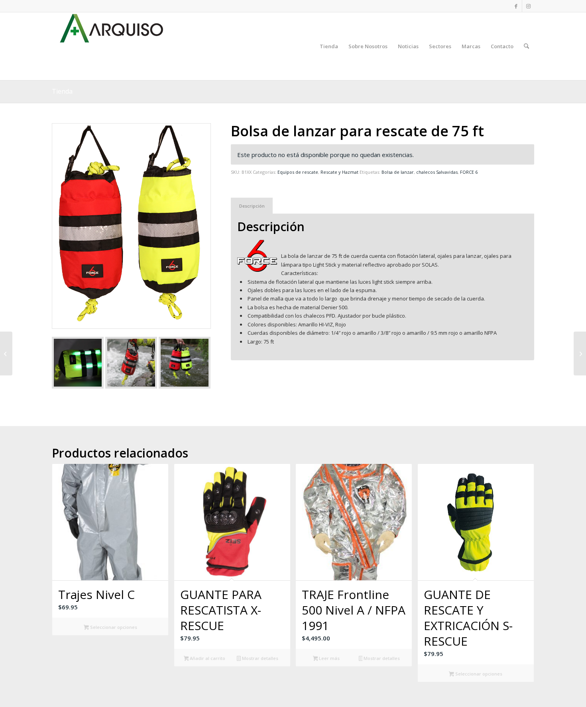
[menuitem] (329, 46)
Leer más (329, 658)
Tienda (62, 91)
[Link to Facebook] (516, 6)
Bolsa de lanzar (397, 172)
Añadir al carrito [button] (207, 658)
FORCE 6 (469, 172)
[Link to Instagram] (528, 6)
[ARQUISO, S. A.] (111, 46)
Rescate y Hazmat (339, 172)
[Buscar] (526, 46)
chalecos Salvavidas (437, 172)
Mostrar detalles (259, 658)
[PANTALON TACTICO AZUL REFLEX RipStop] (580, 353)
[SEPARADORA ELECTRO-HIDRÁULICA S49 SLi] (6, 353)
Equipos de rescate (297, 172)
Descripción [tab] (252, 206)
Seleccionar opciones (113, 627)
